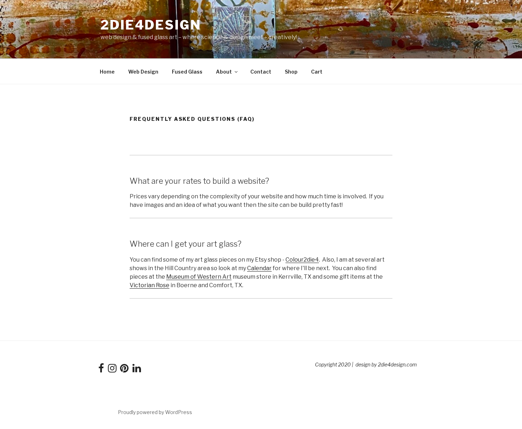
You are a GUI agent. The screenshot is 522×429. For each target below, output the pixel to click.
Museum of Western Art (199, 276)
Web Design (143, 72)
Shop (291, 72)
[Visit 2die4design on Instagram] (112, 370)
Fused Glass (187, 72)
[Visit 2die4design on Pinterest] (124, 370)
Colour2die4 (302, 259)
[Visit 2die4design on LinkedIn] (136, 370)
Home (107, 72)
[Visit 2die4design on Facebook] (101, 370)
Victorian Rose (149, 285)
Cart (316, 72)
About (224, 72)
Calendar (259, 268)
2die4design (150, 25)
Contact (260, 72)
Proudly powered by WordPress (155, 412)
